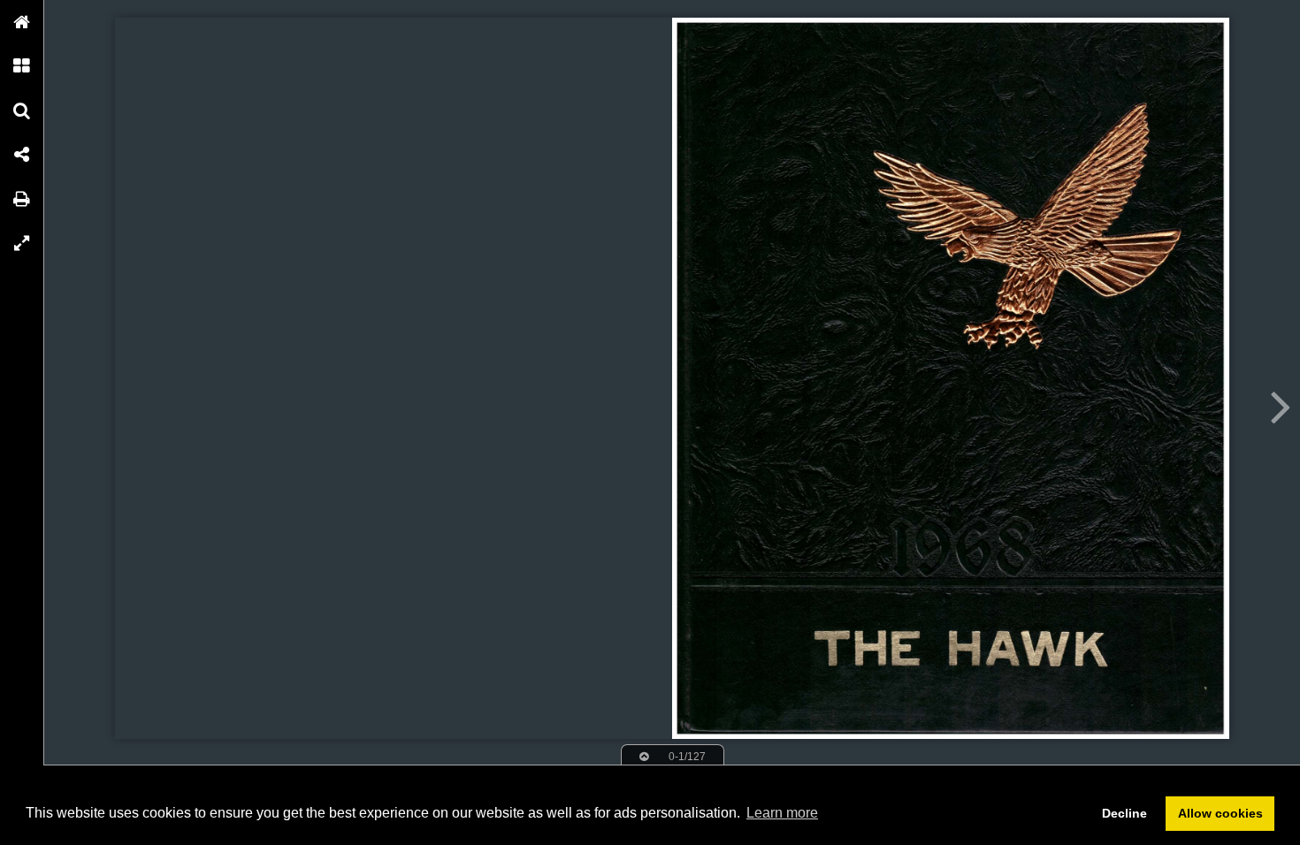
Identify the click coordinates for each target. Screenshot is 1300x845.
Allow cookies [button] (1220, 813)
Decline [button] (1124, 813)
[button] (22, 22)
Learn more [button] (782, 812)
